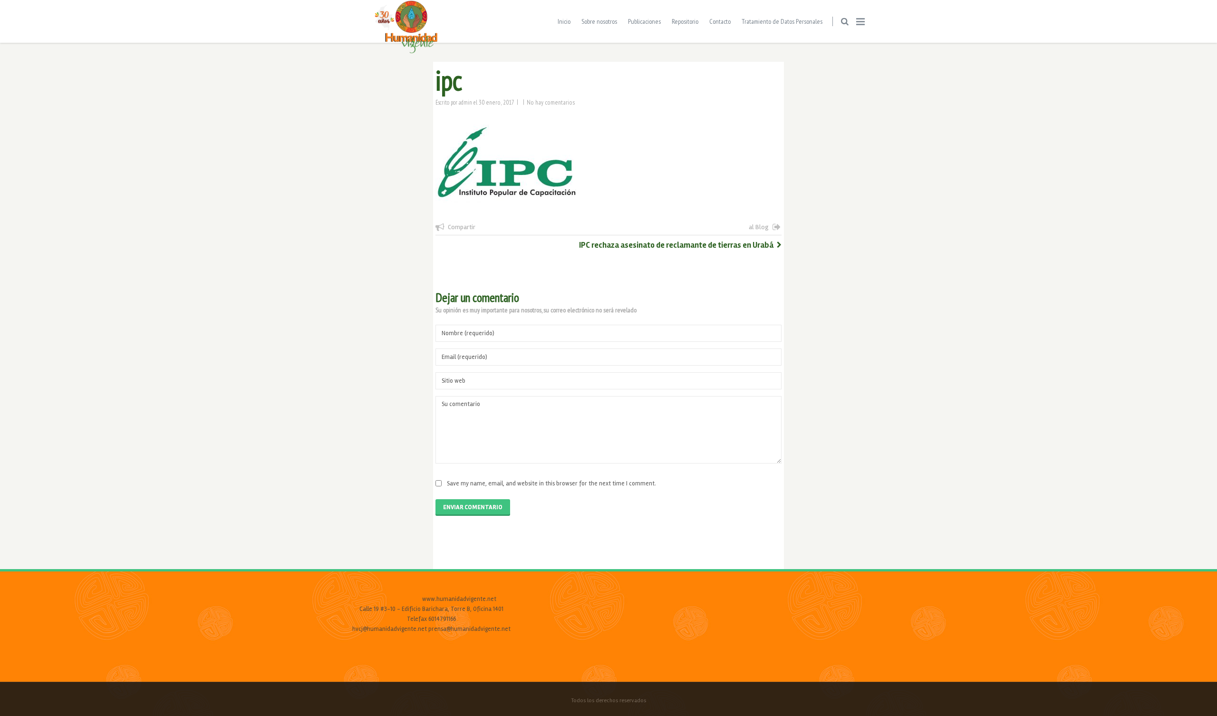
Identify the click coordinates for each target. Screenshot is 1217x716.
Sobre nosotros (599, 21)
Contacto (720, 21)
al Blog (759, 227)
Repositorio (685, 21)
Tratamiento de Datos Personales (782, 21)
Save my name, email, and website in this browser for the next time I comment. (551, 483)
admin (465, 102)
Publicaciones (644, 21)
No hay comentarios (551, 102)
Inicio (564, 21)
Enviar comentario (472, 507)
